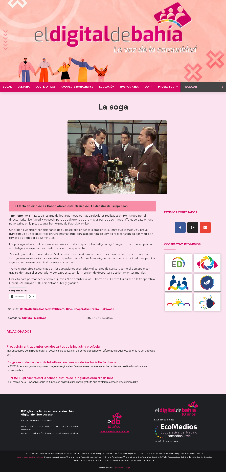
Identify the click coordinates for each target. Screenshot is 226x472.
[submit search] (222, 87)
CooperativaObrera (86, 309)
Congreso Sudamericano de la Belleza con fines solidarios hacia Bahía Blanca (61, 362)
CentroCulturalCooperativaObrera (42, 309)
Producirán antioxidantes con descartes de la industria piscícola (53, 346)
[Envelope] (205, 227)
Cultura (27, 318)
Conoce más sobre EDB (114, 431)
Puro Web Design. (122, 467)
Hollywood (107, 309)
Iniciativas (39, 318)
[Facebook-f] (180, 227)
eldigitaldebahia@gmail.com (30, 457)
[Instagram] (192, 227)
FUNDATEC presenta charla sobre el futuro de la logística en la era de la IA (60, 378)
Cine (69, 309)
